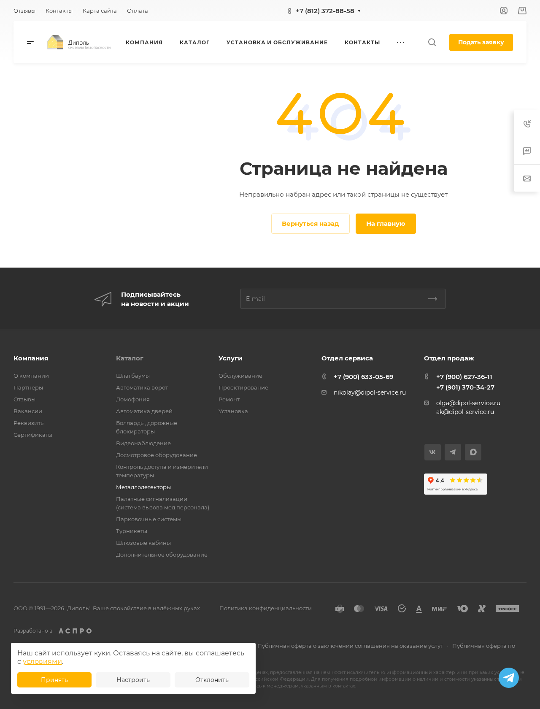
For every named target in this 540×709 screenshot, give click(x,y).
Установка (233, 411)
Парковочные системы (148, 519)
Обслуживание (240, 375)
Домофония (133, 399)
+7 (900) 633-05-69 (363, 377)
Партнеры (28, 387)
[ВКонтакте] (432, 452)
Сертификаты (33, 434)
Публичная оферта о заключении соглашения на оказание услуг (350, 645)
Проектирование (243, 387)
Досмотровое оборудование (156, 455)
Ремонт (229, 399)
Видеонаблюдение (143, 443)
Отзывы (24, 399)
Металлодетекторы (143, 487)
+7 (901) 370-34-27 (465, 387)
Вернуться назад (310, 223)
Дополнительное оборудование (162, 554)
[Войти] (504, 11)
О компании (31, 375)
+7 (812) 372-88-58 (325, 11)
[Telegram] (453, 452)
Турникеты (131, 531)
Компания (31, 358)
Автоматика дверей (144, 411)
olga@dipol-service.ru (468, 403)
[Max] (473, 452)
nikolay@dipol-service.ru (370, 392)
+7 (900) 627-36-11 (464, 377)
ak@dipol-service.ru (465, 412)
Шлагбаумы (133, 375)
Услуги (231, 358)
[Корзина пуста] (522, 11)
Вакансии (28, 411)
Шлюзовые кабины (143, 542)
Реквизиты (29, 422)
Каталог (129, 358)
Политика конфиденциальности (265, 608)
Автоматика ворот (142, 387)
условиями (42, 662)
